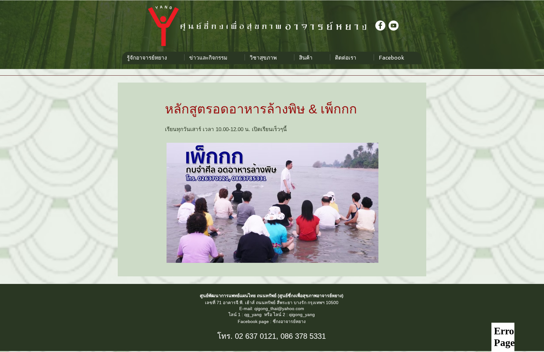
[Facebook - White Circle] (380, 25)
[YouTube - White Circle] (393, 25)
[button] (269, 57)
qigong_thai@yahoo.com (279, 308)
